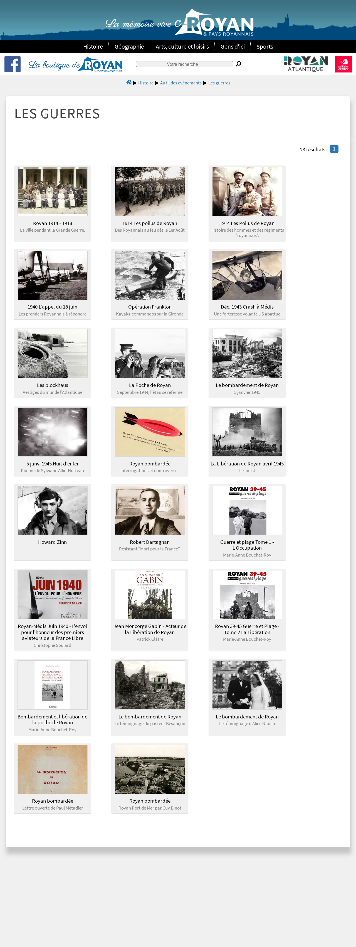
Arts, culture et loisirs (182, 46)
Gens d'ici (233, 46)
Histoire (93, 46)
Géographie (129, 46)
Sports (264, 46)
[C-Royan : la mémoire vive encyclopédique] (179, 25)
